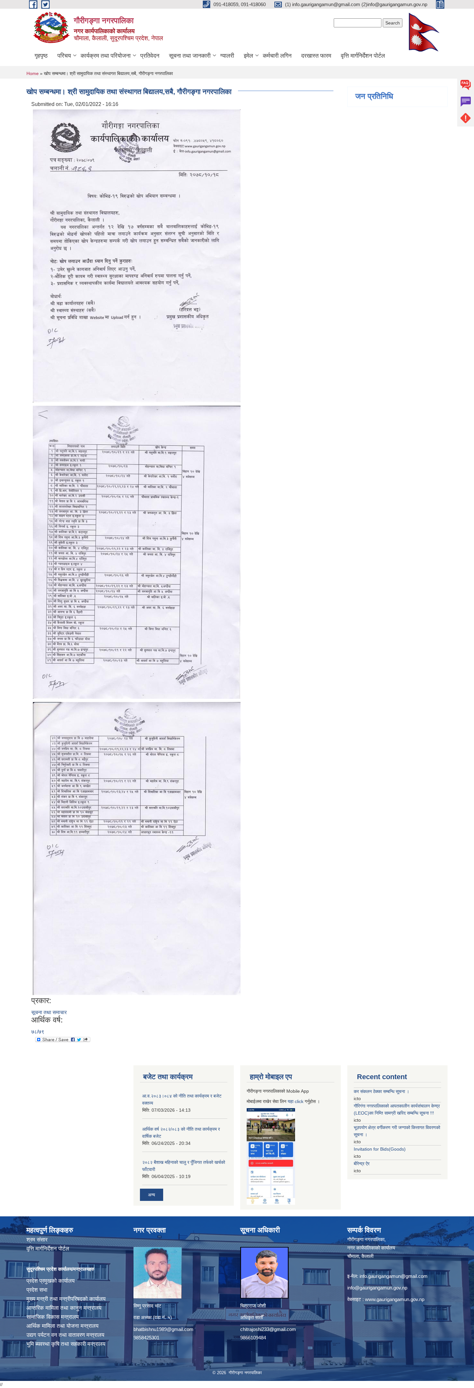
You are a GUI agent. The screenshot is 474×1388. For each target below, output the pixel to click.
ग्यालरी (227, 55)
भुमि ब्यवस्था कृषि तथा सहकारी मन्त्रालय (65, 1344)
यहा (291, 1101)
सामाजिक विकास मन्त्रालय (52, 1317)
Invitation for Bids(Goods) (380, 1149)
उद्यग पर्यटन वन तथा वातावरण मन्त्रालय (65, 1335)
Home (32, 73)
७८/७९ (37, 1031)
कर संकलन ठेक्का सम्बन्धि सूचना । (381, 1091)
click (299, 1101)
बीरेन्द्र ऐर (362, 1163)
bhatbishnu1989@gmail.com (163, 1329)
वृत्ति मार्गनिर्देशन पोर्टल (363, 55)
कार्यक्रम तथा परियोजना (106, 55)
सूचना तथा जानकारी (190, 55)
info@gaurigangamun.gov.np (377, 1287)
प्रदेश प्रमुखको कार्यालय (50, 1281)
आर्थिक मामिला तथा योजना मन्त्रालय (62, 1326)
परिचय (64, 55)
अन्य (151, 1194)
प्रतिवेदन (149, 55)
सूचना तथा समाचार (49, 1012)
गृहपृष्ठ (41, 55)
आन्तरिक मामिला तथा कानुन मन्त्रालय (63, 1308)
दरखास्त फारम (316, 55)
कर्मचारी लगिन (277, 55)
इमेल (248, 55)
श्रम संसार (36, 1240)
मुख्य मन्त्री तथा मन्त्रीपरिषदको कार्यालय (65, 1299)
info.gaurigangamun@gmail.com (394, 1276)
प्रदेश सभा (36, 1290)
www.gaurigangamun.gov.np (394, 1299)
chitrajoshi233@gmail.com (268, 1329)
